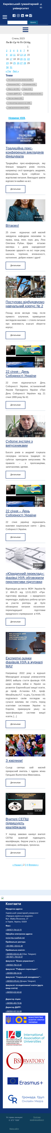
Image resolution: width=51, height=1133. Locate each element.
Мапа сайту (14, 1129)
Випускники (13, 84)
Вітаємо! (12, 225)
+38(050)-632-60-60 (14, 992)
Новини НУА (16, 117)
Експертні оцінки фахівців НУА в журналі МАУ (24, 662)
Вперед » (34, 865)
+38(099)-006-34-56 (14, 973)
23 (7, 63)
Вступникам (29, 84)
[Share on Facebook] (2, 898)
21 (25, 59)
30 (7, 67)
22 (28, 59)
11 (14, 55)
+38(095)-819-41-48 (14, 954)
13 (21, 55)
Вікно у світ (13, 89)
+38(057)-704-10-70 (14, 930)
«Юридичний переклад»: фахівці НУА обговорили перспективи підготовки (25, 578)
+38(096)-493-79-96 (14, 1003)
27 (21, 63)
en (41, 7)
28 (25, 63)
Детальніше (15, 189)
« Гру (8, 71)
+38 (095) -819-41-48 (14, 946)
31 (11, 67)
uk (41, 4)
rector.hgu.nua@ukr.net (15, 938)
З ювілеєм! (14, 760)
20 (21, 59)
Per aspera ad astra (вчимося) (20, 80)
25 (14, 63)
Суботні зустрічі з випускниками (19, 443)
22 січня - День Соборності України (21, 374)
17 (11, 59)
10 (11, 55)
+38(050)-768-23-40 (14, 965)
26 (18, 63)
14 (25, 55)
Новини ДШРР (14, 93)
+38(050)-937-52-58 (14, 1011)
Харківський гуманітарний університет (21, 6)
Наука (27, 89)
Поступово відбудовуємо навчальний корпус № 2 (25, 304)
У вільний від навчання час (19, 103)
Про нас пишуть (15, 98)
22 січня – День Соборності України (21, 513)
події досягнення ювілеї (18, 107)
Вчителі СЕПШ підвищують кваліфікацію (17, 823)
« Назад (16, 865)
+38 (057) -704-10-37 (14, 957)
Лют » (16, 71)
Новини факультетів (33, 93)
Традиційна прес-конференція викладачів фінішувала (25, 152)
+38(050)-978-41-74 (14, 981)
